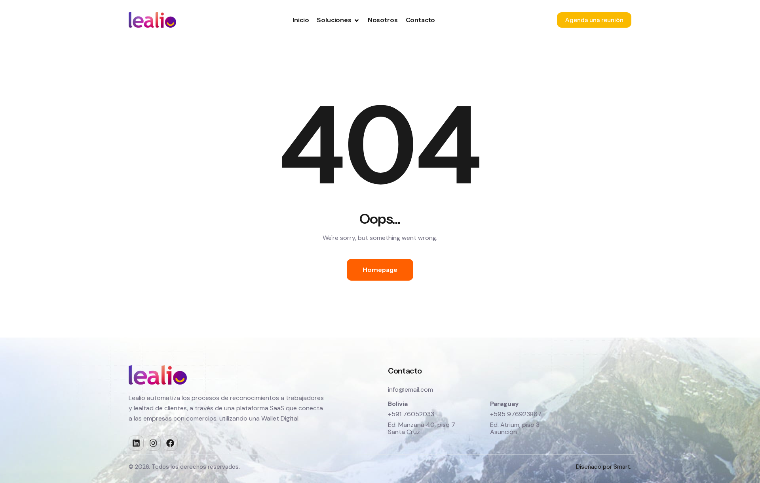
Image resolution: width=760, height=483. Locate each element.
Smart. (622, 467)
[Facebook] (170, 443)
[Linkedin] (136, 443)
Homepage (380, 270)
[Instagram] (153, 443)
